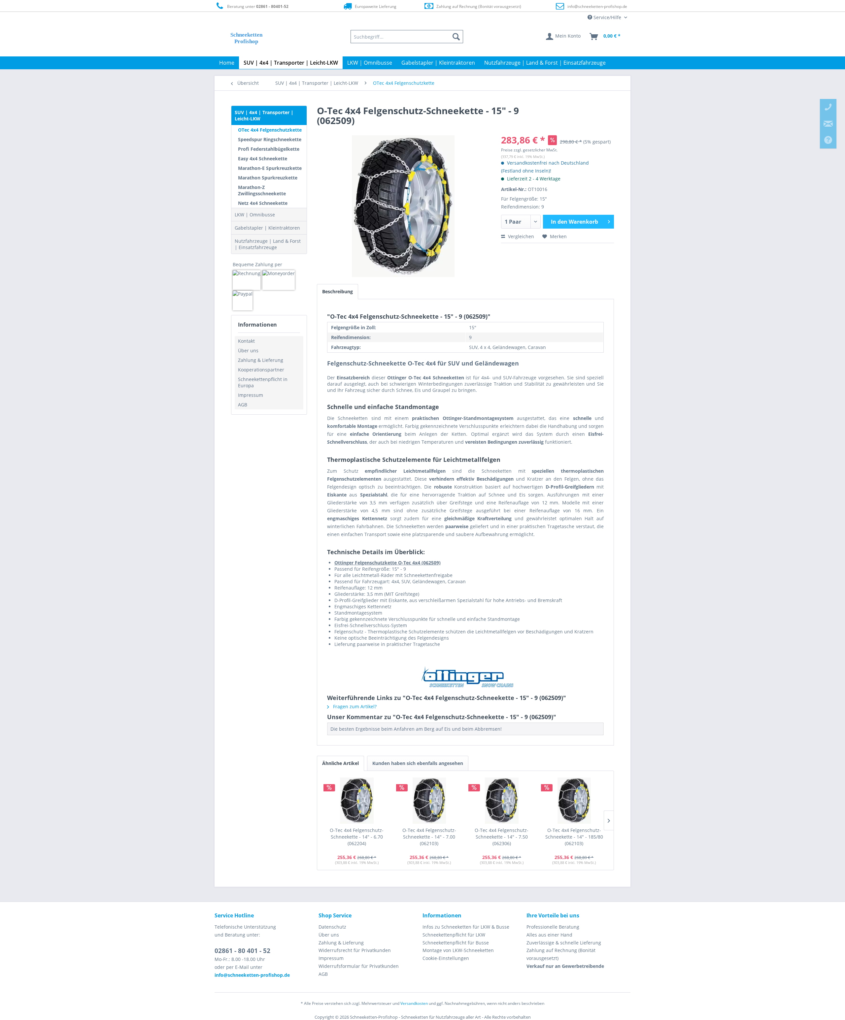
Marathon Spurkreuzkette (267, 178)
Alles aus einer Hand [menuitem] (549, 935)
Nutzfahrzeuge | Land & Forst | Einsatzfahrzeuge (268, 244)
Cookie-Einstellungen (445, 958)
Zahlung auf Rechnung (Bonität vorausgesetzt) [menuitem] (560, 954)
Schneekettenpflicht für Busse (455, 943)
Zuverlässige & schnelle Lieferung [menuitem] (563, 943)
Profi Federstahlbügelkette (268, 149)
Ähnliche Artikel (340, 763)
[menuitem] (407, 36)
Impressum (250, 395)
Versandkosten (414, 1003)
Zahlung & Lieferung (260, 360)
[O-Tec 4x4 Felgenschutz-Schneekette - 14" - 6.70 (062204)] (357, 801)
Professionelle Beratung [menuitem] (552, 927)
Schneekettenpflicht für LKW (453, 935)
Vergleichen (520, 236)
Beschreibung (337, 291)
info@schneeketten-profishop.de (597, 6)
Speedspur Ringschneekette (269, 139)
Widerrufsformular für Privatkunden (359, 966)
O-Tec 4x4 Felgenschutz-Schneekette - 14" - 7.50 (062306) (501, 836)
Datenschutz (332, 927)
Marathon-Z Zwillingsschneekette (262, 190)
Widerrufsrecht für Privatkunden (355, 950)
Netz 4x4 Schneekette (262, 203)
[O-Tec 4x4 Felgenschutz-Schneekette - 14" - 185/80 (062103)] (574, 801)
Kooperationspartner (261, 370)
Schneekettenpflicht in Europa (262, 382)
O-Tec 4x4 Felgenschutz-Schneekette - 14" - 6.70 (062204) (357, 836)
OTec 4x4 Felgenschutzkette (270, 130)
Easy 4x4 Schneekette (262, 158)
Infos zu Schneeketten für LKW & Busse (465, 927)
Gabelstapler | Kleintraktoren (267, 228)
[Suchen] (456, 36)
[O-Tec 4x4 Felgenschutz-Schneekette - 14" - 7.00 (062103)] (429, 801)
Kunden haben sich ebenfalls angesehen (417, 763)
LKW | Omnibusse (255, 214)
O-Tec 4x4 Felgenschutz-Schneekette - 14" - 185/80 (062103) (574, 836)
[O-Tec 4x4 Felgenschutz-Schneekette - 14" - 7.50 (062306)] (502, 801)
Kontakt (246, 341)
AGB (242, 404)
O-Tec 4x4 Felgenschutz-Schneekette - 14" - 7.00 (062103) (429, 836)
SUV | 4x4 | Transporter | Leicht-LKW (264, 115)
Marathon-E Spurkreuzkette (270, 168)
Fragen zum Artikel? (354, 706)
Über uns (248, 350)
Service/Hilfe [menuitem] (607, 17)
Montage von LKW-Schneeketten (458, 950)
